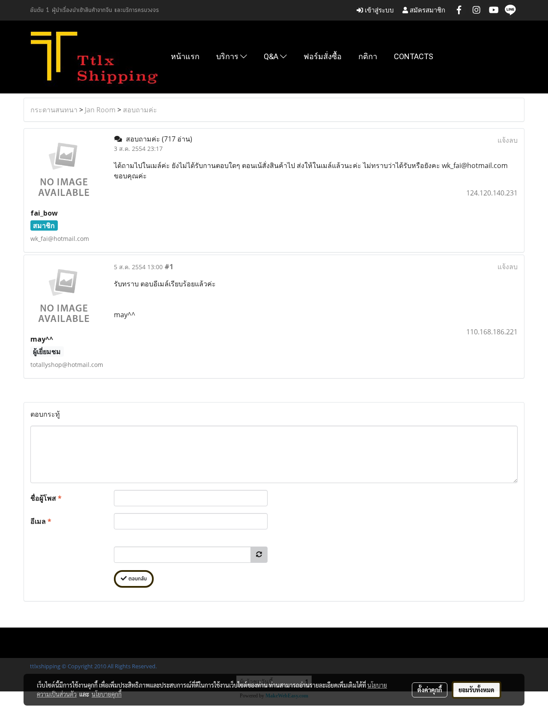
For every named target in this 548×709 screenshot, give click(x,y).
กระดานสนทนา (53, 109)
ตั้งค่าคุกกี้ (429, 690)
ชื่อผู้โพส (46, 498)
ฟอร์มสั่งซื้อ (323, 56)
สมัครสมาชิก (426, 10)
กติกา (367, 56)
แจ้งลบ (507, 140)
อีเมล (40, 521)
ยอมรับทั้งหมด (476, 690)
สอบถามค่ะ (140, 109)
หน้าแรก (185, 56)
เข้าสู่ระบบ (378, 10)
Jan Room (100, 109)
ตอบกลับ (137, 579)
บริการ (228, 56)
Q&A (272, 56)
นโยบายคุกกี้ (107, 694)
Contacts (413, 56)
